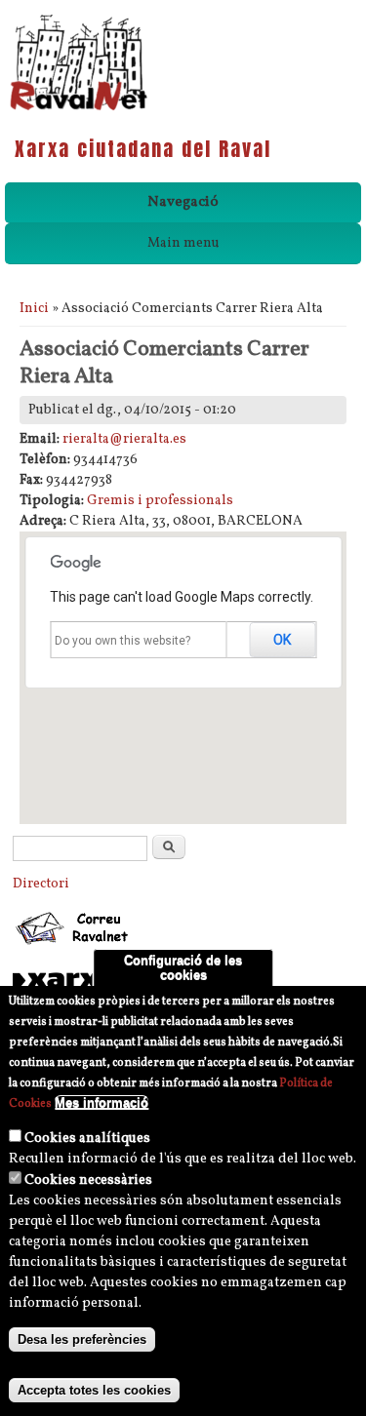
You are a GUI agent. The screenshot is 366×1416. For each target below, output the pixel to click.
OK (282, 640)
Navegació (183, 202)
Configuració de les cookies (183, 967)
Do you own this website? (122, 641)
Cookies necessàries (88, 1180)
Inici (34, 308)
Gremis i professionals (160, 501)
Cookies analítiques (87, 1138)
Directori (41, 884)
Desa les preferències (82, 1339)
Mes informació (101, 1102)
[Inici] (78, 108)
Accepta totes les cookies (94, 1390)
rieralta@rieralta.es (124, 439)
